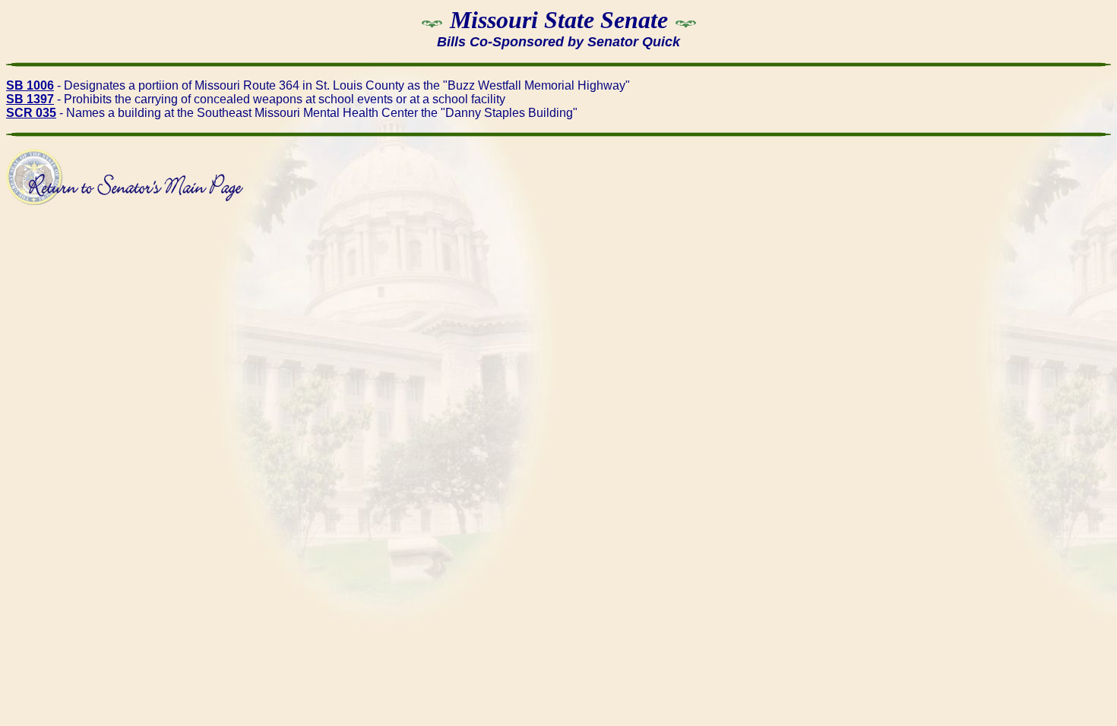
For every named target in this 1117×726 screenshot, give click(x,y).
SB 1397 (30, 99)
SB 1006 (30, 85)
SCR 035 (31, 112)
